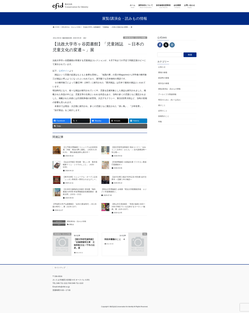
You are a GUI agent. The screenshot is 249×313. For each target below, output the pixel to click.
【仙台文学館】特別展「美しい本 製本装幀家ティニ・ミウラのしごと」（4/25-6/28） (80, 164)
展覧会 (71, 224)
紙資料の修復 (163, 78)
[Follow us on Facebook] (159, 44)
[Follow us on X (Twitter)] (166, 44)
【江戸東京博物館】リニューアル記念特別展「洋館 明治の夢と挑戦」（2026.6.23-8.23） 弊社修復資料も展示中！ (80, 149)
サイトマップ (59, 268)
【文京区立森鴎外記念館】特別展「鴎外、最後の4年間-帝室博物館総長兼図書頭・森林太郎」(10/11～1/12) (80, 191)
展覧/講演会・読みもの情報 (135, 38)
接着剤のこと (163, 116)
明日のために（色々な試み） (170, 100)
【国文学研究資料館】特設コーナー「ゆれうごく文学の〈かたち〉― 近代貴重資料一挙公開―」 (129, 149)
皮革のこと (162, 111)
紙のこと (161, 105)
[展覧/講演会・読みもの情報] (62, 238)
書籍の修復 (162, 72)
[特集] (137, 238)
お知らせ (161, 67)
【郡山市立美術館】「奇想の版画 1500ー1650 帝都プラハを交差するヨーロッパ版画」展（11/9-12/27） (128, 206)
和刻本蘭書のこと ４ (114, 239)
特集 (160, 122)
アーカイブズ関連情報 (167, 94)
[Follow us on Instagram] (172, 44)
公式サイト (64, 71)
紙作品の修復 (163, 83)
